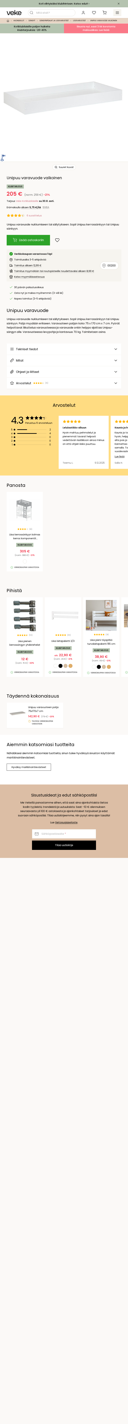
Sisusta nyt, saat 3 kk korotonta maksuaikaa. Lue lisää (96, 28)
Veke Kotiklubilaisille (27, 201)
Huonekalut (19, 20)
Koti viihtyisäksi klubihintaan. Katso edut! (63, 3)
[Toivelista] (94, 12)
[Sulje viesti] (118, 3)
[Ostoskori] (105, 12)
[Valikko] (117, 12)
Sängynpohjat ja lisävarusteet (54, 20)
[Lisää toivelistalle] (57, 240)
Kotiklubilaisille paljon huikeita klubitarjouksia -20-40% (32, 28)
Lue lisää (119, 456)
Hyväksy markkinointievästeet (29, 767)
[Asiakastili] (83, 12)
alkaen (31, 207)
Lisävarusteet (79, 20)
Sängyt (31, 20)
